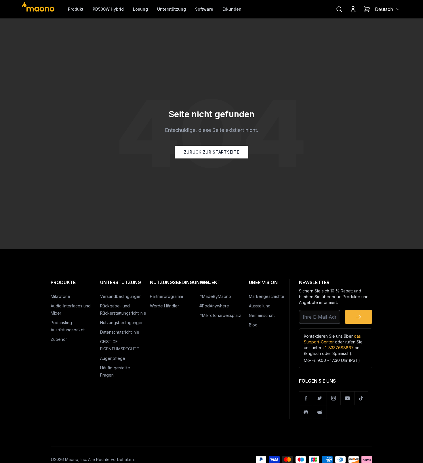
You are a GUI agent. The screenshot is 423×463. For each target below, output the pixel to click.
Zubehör (59, 339)
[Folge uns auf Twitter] (320, 398)
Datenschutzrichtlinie (119, 332)
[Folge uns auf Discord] (306, 412)
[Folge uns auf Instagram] (334, 398)
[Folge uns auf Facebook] (306, 398)
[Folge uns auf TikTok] (361, 398)
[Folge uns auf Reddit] (320, 412)
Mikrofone (60, 296)
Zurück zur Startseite (211, 152)
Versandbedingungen (121, 296)
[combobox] (388, 9)
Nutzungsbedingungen (122, 322)
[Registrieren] (358, 317)
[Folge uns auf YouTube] (348, 398)
